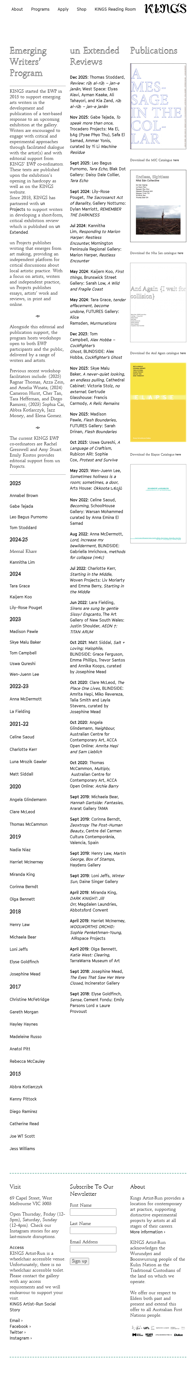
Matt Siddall (21, 774)
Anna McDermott (26, 698)
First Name (81, 1205)
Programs (40, 9)
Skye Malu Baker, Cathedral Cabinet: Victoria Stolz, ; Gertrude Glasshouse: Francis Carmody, (97, 386)
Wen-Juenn (20, 674)
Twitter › (18, 1332)
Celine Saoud (22, 736)
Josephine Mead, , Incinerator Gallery (97, 977)
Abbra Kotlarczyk (26, 1086)
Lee (35, 674)
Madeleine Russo (26, 1036)
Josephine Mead (25, 973)
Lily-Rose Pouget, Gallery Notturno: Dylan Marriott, (98, 203)
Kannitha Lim (22, 562)
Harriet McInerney (26, 861)
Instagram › (21, 1338)
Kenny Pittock (23, 1098)
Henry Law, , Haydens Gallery (98, 859)
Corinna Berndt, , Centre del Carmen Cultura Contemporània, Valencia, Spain (96, 831)
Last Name (80, 1223)
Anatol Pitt (20, 1048)
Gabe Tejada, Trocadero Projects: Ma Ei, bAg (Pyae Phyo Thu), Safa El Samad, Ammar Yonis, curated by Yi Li (97, 135)
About (17, 9)
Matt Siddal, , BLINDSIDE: (97, 648)
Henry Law (20, 924)
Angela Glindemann (28, 799)
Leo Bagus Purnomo (28, 516)
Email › (16, 1320)
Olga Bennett (22, 899)
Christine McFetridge (29, 999)
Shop (82, 9)
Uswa (15, 663)
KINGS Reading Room (115, 9)
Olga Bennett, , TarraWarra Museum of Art (95, 954)
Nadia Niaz (20, 849)
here (176, 160)
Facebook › (20, 1326)
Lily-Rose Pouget (26, 607)
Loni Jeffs (19, 949)
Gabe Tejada (21, 506)
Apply (63, 9)
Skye (15, 642)
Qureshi (27, 663)
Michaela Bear (23, 937)
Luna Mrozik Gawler (28, 761)
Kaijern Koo (21, 596)
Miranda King (22, 874)
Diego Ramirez (23, 1111)
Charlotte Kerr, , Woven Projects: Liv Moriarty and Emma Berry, (97, 580)
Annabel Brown (24, 495)
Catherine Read (24, 1123)
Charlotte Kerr (23, 749)
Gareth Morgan (24, 1011)
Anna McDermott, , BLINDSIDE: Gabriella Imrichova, (97, 545)
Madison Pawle (24, 631)
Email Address (84, 1242)
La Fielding (20, 711)
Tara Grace (20, 585)
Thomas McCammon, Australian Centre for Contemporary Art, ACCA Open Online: (94, 774)
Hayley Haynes (24, 1024)
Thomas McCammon (28, 824)
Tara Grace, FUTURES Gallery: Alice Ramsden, (98, 311)
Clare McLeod (22, 811)
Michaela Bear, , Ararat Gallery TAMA (97, 802)
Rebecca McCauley (27, 1061)
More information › (147, 1231)
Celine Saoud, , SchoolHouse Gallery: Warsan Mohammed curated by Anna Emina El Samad (96, 511)
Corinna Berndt (24, 886)
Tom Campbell (23, 652)
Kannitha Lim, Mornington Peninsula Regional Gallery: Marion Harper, (95, 243)
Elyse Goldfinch (24, 961)
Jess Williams (22, 1148)
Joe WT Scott (22, 1136)
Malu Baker (30, 642)
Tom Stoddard (23, 527)
